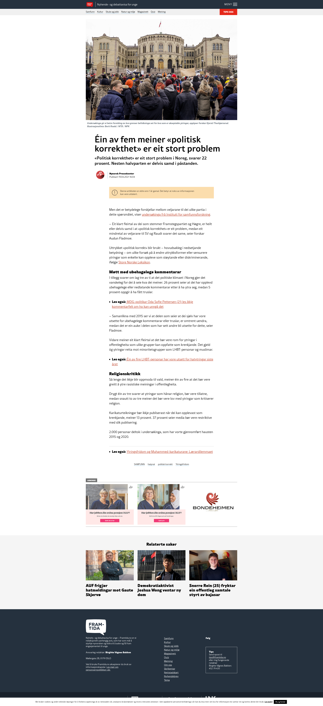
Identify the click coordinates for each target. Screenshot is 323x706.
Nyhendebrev (171, 676)
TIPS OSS (228, 11)
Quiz (153, 11)
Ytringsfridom (182, 464)
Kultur (100, 11)
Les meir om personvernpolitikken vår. (102, 668)
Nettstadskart (171, 672)
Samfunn (90, 11)
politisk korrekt (165, 464)
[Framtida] (90, 4)
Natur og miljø (128, 11)
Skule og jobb (112, 11)
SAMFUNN (139, 464)
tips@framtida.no (217, 657)
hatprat (151, 464)
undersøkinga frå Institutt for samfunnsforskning (176, 214)
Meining (162, 11)
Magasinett (143, 11)
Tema (167, 680)
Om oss (168, 665)
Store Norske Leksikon (134, 262)
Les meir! (269, 701)
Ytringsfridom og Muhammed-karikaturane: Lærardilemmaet (170, 451)
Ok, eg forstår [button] (280, 702)
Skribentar (169, 668)
